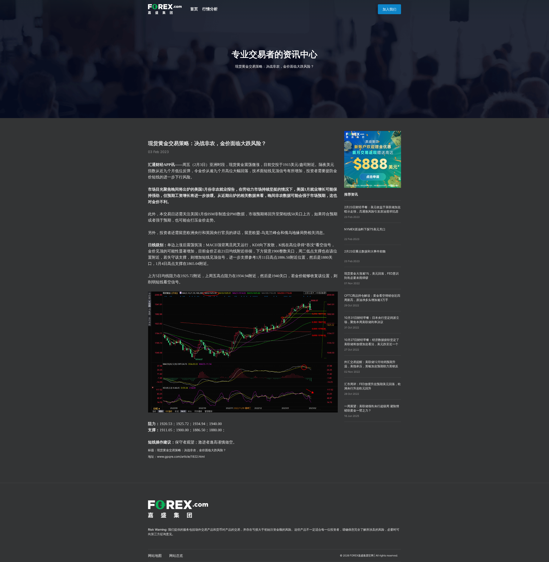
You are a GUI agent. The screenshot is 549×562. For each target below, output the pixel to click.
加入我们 (389, 9)
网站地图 (155, 555)
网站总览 (176, 555)
